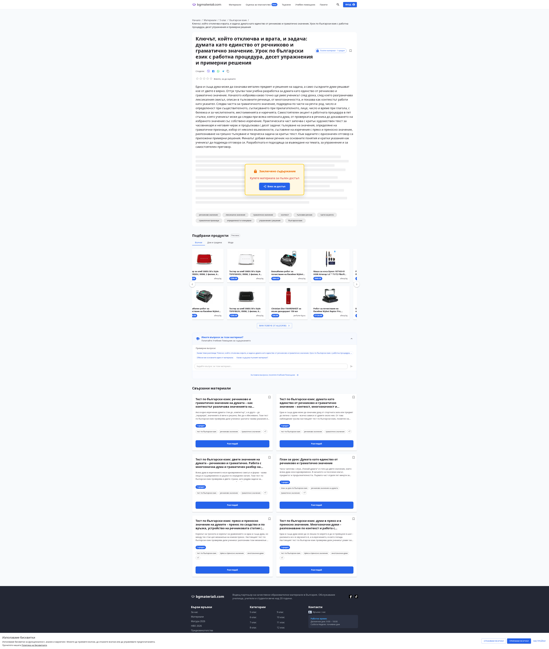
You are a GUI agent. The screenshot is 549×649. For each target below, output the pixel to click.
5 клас (223, 20)
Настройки (539, 641)
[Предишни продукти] (192, 284)
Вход (348, 4)
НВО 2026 (196, 625)
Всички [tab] (198, 242)
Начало (196, 20)
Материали (210, 20)
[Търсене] (338, 4)
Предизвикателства (202, 630)
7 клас (253, 622)
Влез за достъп (276, 186)
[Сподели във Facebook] (213, 71)
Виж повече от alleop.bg (272, 325)
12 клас (281, 627)
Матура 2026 (198, 621)
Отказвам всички (494, 641)
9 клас (280, 612)
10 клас (281, 617)
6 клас (253, 617)
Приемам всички (519, 641)
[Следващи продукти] (357, 284)
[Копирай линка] (228, 71)
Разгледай (232, 443)
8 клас (253, 627)
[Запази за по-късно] (350, 51)
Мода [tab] (230, 242)
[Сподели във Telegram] (223, 71)
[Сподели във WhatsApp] (218, 71)
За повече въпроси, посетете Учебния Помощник (273, 375)
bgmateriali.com (209, 5)
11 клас (281, 622)
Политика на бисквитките (34, 645)
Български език (238, 20)
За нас (194, 612)
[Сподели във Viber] (208, 71)
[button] (208, 215)
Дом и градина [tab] (214, 242)
